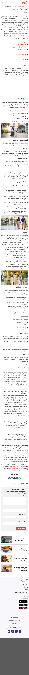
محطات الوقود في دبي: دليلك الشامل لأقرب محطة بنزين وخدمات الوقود (20, 540)
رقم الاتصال (23, 59)
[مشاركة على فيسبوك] (17, 478)
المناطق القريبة (22, 44)
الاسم (24, 507)
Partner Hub (25, 596)
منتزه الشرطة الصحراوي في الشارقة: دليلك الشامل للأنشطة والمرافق (20, 568)
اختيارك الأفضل (17, 6)
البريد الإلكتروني (21, 514)
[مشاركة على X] (14, 478)
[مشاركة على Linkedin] (12, 478)
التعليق (24, 495)
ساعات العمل (22, 57)
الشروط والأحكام (14, 613)
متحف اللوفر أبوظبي (21, 111)
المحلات (24, 52)
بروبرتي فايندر (16, 470)
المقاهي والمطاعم (21, 54)
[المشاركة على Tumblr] (9, 478)
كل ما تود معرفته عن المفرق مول (18, 466)
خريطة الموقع (14, 623)
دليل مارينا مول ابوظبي (16, 468)
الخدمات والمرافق (21, 49)
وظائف (26, 589)
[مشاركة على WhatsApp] (19, 478)
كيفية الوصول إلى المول (19, 47)
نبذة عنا (26, 587)
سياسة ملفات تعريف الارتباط (14, 620)
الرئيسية (22, 6)
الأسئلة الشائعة (22, 62)
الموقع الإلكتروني (22, 521)
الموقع (24, 42)
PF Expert (25, 598)
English (20, 627)
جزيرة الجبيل (23, 121)
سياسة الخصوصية (14, 617)
